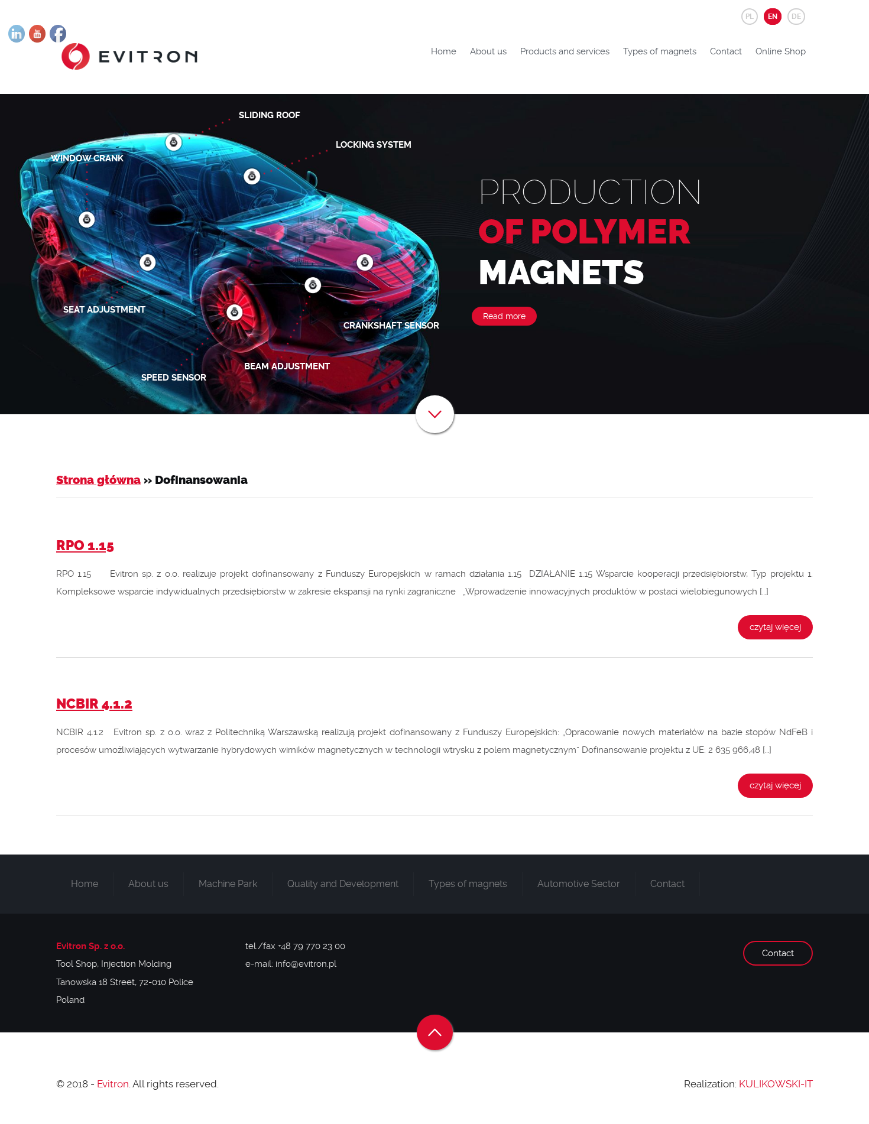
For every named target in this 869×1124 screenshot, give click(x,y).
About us (488, 51)
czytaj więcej (775, 627)
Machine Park (228, 883)
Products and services (564, 51)
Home (443, 51)
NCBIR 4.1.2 (94, 704)
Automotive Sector (578, 883)
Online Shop (780, 51)
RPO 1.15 (85, 545)
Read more (504, 316)
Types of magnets (659, 51)
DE (796, 16)
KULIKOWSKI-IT (776, 1084)
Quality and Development (342, 883)
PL (749, 16)
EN (772, 16)
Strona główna (98, 480)
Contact (726, 51)
